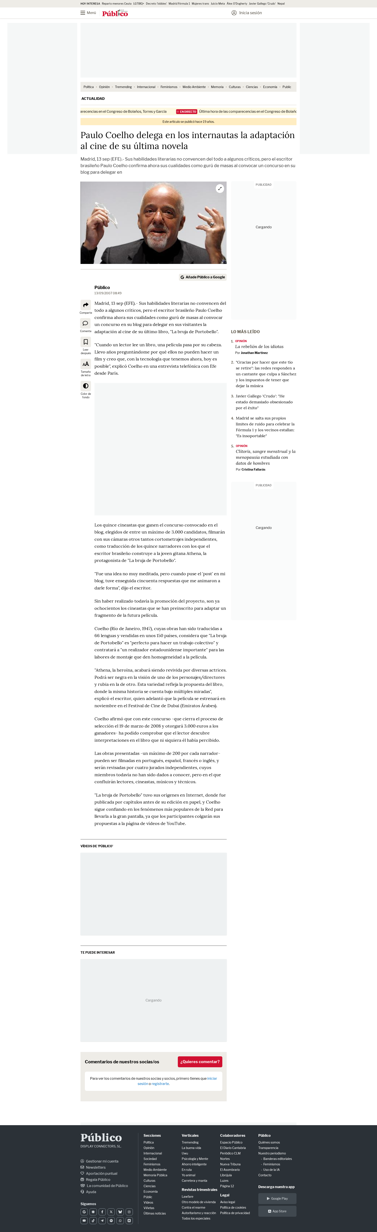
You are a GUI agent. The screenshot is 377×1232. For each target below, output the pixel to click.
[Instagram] (129, 1211)
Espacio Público (231, 1142)
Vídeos (148, 1202)
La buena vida (191, 1148)
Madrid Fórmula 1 (179, 3)
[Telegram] (102, 1220)
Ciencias (252, 87)
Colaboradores (232, 1135)
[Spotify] (111, 1220)
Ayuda (90, 1192)
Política (89, 87)
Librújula (226, 1175)
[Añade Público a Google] (84, 1211)
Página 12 (227, 1186)
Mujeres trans (200, 3)
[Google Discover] (93, 1211)
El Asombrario (230, 1169)
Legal (224, 1195)
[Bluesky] (120, 1211)
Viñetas (149, 1208)
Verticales (190, 1135)
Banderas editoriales (277, 1159)
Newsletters (95, 1167)
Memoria (217, 87)
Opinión (104, 87)
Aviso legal (227, 1202)
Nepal (281, 3)
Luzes (224, 1180)
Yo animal (188, 1175)
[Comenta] (85, 323)
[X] (111, 1211)
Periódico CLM (230, 1153)
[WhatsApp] (120, 1220)
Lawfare (187, 1196)
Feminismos (169, 87)
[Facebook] (102, 1211)
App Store (279, 1211)
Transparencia (268, 1148)
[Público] (115, 13)
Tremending (123, 87)
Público (102, 287)
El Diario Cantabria (233, 1148)
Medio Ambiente (194, 87)
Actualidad (93, 99)
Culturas (235, 87)
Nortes (225, 1159)
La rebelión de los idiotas (259, 346)
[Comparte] (86, 305)
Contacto (264, 1175)
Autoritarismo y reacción (199, 1213)
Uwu (185, 1153)
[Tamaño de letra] (86, 364)
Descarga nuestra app (276, 1187)
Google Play (279, 1198)
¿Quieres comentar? (200, 1061)
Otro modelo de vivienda (199, 1202)
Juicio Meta (218, 3)
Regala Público (97, 1180)
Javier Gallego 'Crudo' (262, 3)
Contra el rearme (193, 1207)
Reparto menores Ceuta (117, 3)
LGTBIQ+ (138, 3)
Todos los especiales (196, 1218)
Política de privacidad (235, 1213)
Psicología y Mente (195, 1159)
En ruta (187, 1169)
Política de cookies (233, 1207)
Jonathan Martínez (254, 353)
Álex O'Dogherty (237, 3)
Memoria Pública (155, 1175)
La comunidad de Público (107, 1186)
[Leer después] (86, 342)
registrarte (160, 1084)
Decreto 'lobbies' (156, 3)
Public (287, 87)
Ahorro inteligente (194, 1164)
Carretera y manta (194, 1180)
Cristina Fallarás (253, 469)
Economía (270, 87)
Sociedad (150, 1159)
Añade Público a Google (205, 277)
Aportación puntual (101, 1173)
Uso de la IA (271, 1169)
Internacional (146, 87)
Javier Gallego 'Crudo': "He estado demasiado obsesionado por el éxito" (264, 401)
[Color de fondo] (86, 386)
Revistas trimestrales (199, 1190)
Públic (148, 1197)
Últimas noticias (155, 1213)
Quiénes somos (269, 1142)
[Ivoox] (129, 1220)
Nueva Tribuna (230, 1164)
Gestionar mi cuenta (101, 1161)
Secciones (152, 1135)
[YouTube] (84, 1220)
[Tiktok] (93, 1220)
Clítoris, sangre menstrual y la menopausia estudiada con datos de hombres (266, 457)
